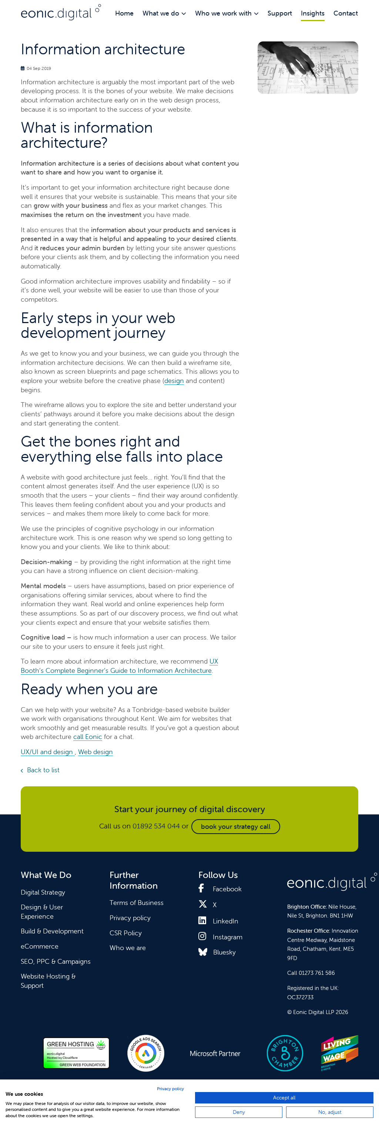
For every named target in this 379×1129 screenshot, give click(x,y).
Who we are (128, 947)
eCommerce (39, 946)
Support (280, 13)
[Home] (61, 12)
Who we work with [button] (223, 13)
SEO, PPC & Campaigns (56, 961)
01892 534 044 (156, 825)
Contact (345, 13)
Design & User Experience (42, 912)
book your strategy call (236, 826)
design (174, 380)
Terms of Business (137, 902)
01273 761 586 (317, 972)
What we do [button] (160, 13)
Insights (313, 13)
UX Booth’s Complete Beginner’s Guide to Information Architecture (119, 666)
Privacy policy (130, 917)
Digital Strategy (43, 892)
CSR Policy (126, 933)
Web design (95, 751)
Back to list (43, 770)
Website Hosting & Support (48, 981)
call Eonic (87, 736)
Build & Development (52, 931)
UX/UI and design (47, 751)
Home (124, 13)
